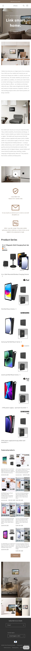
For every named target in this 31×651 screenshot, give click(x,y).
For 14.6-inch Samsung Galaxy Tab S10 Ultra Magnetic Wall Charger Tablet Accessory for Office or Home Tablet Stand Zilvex (22, 495)
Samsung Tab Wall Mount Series (10, 342)
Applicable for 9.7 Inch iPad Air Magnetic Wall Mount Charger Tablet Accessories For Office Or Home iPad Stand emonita (8, 470)
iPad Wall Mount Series (8, 309)
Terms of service (7, 647)
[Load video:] (15, 174)
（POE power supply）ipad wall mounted (13, 408)
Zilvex (5, 645)
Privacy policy (20, 645)
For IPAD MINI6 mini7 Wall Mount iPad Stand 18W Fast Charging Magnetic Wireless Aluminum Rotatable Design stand (8, 545)
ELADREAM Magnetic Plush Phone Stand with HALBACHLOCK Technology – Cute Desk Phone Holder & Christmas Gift (7, 495)
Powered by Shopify (11, 645)
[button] (3, 5)
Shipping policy (15, 647)
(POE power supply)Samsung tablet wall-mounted (13, 441)
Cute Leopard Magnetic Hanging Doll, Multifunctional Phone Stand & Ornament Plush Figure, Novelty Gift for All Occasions (23, 470)
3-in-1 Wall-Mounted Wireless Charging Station (15, 274)
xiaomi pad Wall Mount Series (10, 375)
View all (15, 555)
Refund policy (27, 645)
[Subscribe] (23, 625)
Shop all (15, 31)
